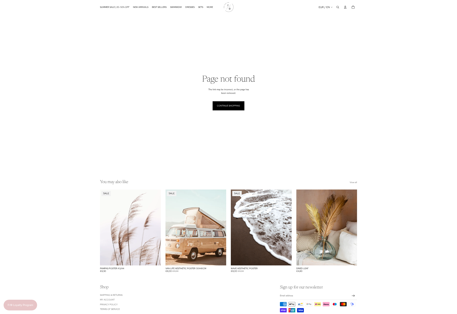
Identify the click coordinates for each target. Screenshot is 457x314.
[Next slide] (286, 227)
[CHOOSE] (155, 260)
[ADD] (351, 260)
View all (353, 182)
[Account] (345, 7)
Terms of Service (110, 309)
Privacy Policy (109, 304)
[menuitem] (210, 7)
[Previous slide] (236, 227)
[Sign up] (353, 296)
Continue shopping (228, 105)
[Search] (338, 7)
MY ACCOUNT (107, 299)
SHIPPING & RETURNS (111, 295)
